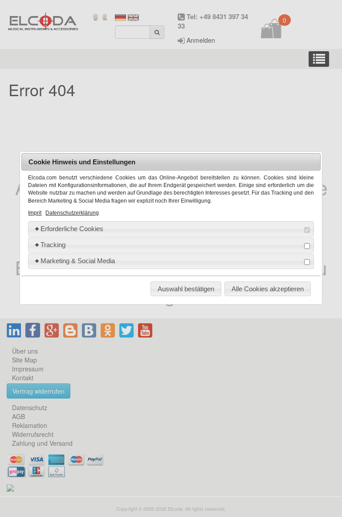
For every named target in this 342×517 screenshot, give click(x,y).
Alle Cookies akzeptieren (268, 289)
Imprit (34, 213)
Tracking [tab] (53, 244)
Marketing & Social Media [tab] (78, 261)
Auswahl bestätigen (186, 289)
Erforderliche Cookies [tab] (72, 228)
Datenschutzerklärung (72, 213)
